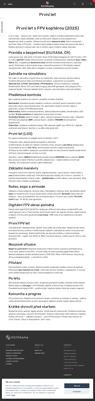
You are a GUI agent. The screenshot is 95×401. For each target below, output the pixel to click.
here (13, 395)
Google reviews (2, 27)
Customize (77, 391)
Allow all (77, 386)
